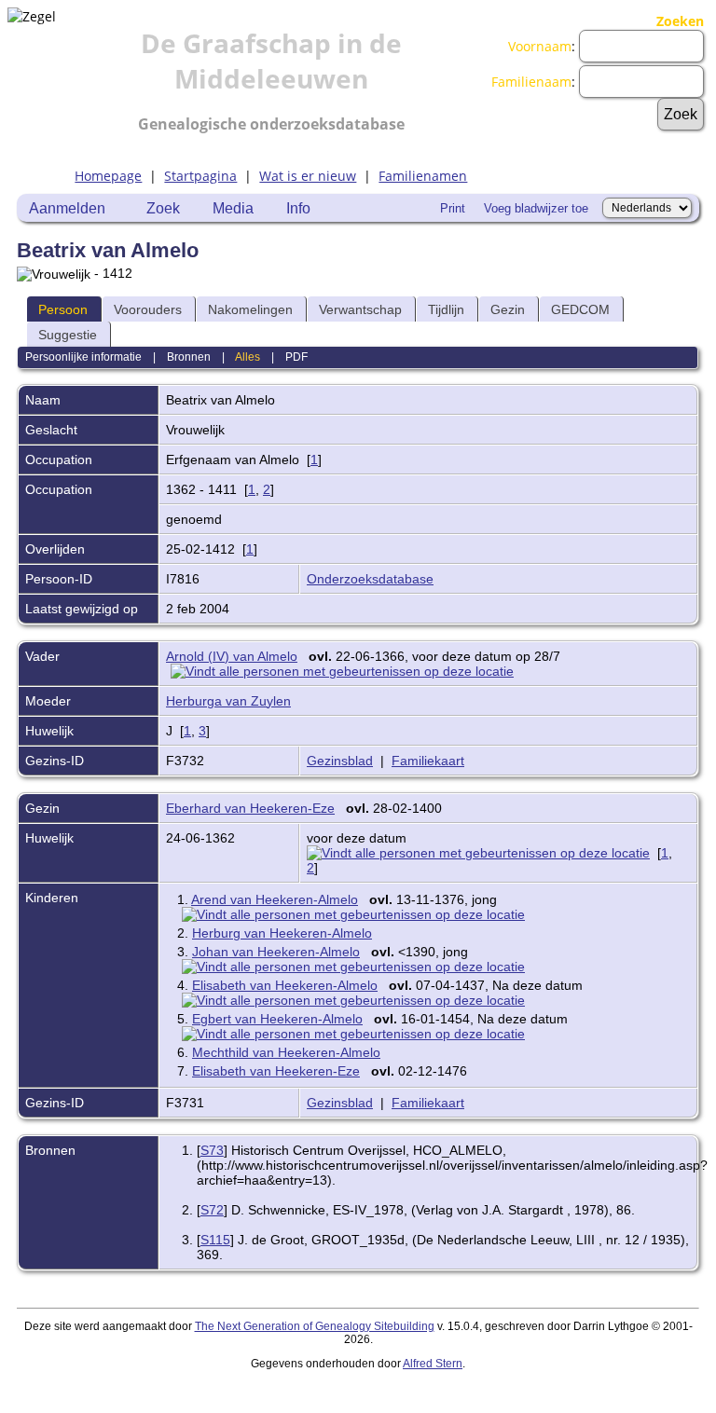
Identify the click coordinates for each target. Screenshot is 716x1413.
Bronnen (189, 357)
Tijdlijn (446, 309)
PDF (296, 357)
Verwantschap (360, 309)
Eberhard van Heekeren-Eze (250, 808)
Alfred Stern (432, 1363)
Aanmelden (67, 208)
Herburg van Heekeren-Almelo (282, 933)
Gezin (507, 309)
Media (233, 208)
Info (298, 208)
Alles (247, 357)
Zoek (163, 208)
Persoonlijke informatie (83, 357)
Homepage (108, 176)
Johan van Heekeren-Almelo (276, 951)
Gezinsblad (340, 760)
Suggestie (67, 334)
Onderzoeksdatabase (370, 578)
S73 (212, 1150)
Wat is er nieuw (307, 176)
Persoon (63, 309)
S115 (215, 1239)
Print (452, 208)
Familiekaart (428, 760)
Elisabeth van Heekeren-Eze (276, 1070)
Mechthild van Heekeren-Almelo (286, 1052)
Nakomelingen (250, 309)
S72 (212, 1209)
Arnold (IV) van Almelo (231, 656)
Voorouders (148, 309)
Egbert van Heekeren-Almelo (277, 1018)
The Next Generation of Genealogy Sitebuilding (314, 1326)
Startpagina (200, 176)
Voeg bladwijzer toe (536, 208)
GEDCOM (580, 309)
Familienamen (423, 176)
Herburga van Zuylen (228, 700)
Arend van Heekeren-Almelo (274, 899)
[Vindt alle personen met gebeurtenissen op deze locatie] (347, 671)
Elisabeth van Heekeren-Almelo (285, 985)
